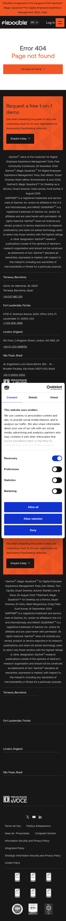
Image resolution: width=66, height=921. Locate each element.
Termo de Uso (13, 826)
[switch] (57, 469)
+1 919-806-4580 (13, 323)
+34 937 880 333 (12, 296)
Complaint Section (45, 833)
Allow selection (33, 518)
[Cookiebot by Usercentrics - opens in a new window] (47, 387)
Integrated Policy (14, 848)
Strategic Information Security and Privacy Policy (33, 855)
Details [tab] (33, 397)
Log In (50, 22)
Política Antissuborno (38, 826)
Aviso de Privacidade (17, 833)
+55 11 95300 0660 (14, 374)
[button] (34, 22)
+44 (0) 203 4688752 (15, 346)
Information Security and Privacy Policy (27, 840)
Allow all (33, 507)
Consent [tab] (12, 397)
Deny (33, 530)
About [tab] (54, 397)
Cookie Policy (12, 862)
